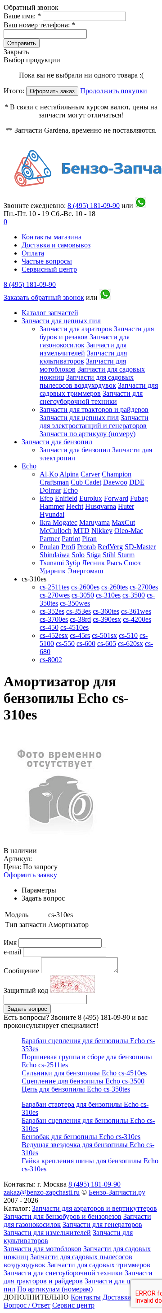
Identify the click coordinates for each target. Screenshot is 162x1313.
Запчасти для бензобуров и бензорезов (63, 1216)
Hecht (74, 506)
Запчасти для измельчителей (83, 349)
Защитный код (27, 990)
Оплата (33, 253)
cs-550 (65, 643)
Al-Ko (49, 474)
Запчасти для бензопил (57, 442)
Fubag (139, 498)
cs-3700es (54, 619)
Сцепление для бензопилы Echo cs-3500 (83, 1081)
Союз (132, 563)
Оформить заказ (52, 91)
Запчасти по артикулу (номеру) (87, 434)
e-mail (13, 952)
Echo (29, 466)
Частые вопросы (47, 261)
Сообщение (21, 971)
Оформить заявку (30, 875)
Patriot (71, 538)
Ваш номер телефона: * (39, 25)
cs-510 (128, 635)
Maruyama (94, 522)
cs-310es (108, 595)
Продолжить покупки (113, 91)
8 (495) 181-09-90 (30, 284)
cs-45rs (80, 635)
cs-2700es (144, 587)
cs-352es (52, 611)
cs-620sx (130, 643)
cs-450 (49, 627)
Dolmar (50, 490)
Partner (50, 538)
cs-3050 (83, 595)
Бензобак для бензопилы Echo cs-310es (81, 1136)
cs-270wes (55, 595)
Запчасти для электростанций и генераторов (94, 421)
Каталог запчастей (50, 312)
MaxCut (123, 522)
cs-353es (78, 611)
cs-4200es (137, 619)
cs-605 (106, 643)
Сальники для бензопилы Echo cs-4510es (84, 1073)
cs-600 (85, 643)
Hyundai (52, 514)
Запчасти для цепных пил (61, 321)
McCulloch (56, 530)
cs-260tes (114, 587)
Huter (126, 506)
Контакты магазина (51, 237)
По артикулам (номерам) (55, 1289)
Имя (11, 942)
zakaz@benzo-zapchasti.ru (42, 1192)
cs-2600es (85, 587)
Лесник (93, 563)
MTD (81, 530)
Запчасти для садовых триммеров (99, 389)
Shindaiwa (55, 555)
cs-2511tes (54, 587)
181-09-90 (94, 205)
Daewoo (115, 482)
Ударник (53, 571)
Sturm (126, 555)
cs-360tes (106, 611)
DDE (136, 482)
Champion (116, 474)
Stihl (109, 555)
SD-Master (140, 546)
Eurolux (90, 498)
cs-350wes (75, 603)
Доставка (117, 1297)
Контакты (86, 1297)
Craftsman (54, 482)
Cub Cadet (86, 482)
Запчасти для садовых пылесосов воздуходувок (87, 381)
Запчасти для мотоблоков (42, 1248)
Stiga (93, 555)
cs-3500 (133, 595)
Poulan (49, 546)
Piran (89, 538)
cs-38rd (80, 619)
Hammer (52, 506)
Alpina (69, 474)
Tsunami (52, 563)
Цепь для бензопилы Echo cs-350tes (76, 1089)
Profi (68, 546)
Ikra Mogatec (58, 522)
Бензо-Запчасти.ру (117, 1192)
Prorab (86, 546)
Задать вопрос (27, 1008)
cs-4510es (74, 627)
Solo (78, 555)
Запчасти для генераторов (102, 1224)
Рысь (114, 563)
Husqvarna (100, 506)
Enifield (66, 498)
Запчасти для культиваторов (83, 357)
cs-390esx (107, 619)
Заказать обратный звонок (44, 297)
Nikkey (101, 530)
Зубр (73, 563)
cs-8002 (51, 659)
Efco (46, 498)
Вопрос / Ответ (27, 1305)
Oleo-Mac (128, 530)
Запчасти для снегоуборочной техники (91, 397)
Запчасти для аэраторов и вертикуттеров (94, 1208)
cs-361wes (136, 611)
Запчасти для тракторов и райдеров (94, 409)
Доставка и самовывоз (56, 245)
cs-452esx (54, 635)
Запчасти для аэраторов (76, 329)
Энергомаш (85, 571)
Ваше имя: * (23, 16)
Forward (116, 498)
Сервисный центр (49, 269)
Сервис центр (73, 1305)
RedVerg (110, 546)
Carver (90, 474)
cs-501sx (104, 635)
